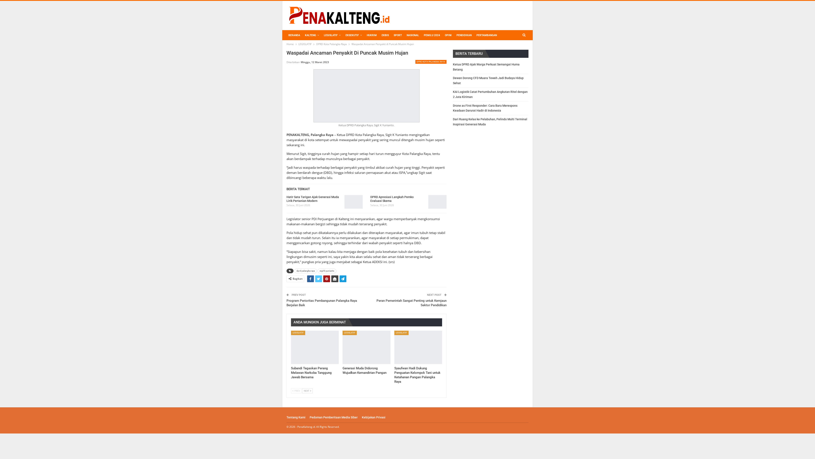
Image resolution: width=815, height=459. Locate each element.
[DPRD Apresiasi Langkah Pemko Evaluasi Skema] (437, 202)
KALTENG (310, 35)
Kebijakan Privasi (373, 417)
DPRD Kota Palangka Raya (431, 62)
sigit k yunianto (327, 271)
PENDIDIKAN (464, 35)
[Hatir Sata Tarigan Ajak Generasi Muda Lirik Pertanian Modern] (353, 202)
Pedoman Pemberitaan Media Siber (334, 417)
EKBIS (385, 35)
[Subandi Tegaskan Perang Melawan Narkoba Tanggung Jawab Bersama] (315, 347)
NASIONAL (413, 35)
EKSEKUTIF (352, 35)
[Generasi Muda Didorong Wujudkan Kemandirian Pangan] (366, 347)
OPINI (448, 35)
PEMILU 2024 (432, 35)
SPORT (398, 35)
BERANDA (294, 35)
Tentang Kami (296, 417)
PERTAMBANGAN (486, 35)
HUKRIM (372, 35)
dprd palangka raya (305, 271)
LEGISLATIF (331, 35)
